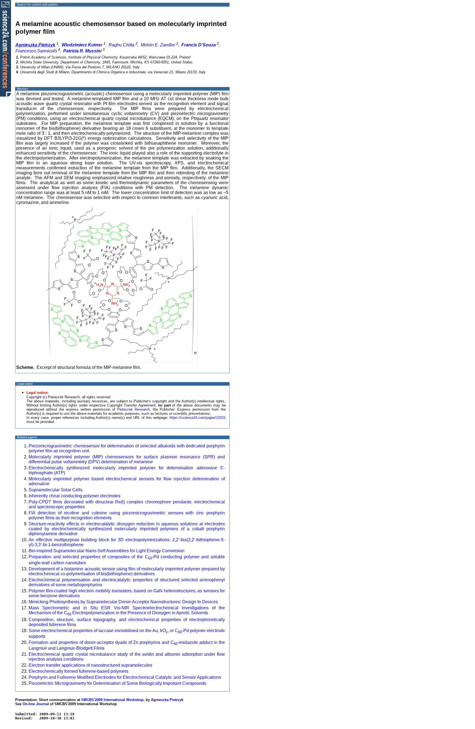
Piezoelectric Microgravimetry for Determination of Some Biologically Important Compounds (117, 683)
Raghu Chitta (121, 45)
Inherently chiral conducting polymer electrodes (75, 496)
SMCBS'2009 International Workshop (112, 700)
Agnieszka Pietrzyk (167, 700)
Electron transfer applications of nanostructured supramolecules (90, 665)
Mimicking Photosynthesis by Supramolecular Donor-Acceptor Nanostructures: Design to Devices (123, 601)
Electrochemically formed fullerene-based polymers (78, 671)
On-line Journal (36, 704)
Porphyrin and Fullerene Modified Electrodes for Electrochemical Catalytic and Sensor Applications (125, 677)
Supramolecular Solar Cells (55, 489)
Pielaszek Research (133, 409)
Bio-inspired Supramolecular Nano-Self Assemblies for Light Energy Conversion (106, 550)
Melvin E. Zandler (158, 45)
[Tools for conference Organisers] (5, 48)
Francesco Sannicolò (36, 51)
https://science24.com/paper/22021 (198, 418)
